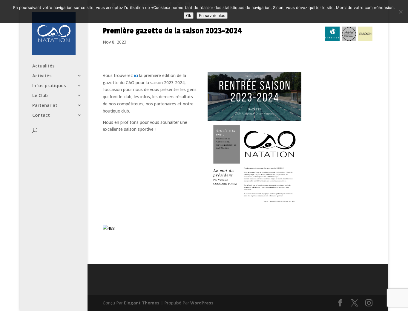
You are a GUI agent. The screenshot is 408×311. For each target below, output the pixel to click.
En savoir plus (212, 15)
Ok (188, 15)
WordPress (202, 303)
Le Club (40, 95)
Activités (42, 75)
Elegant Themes (141, 303)
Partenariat (44, 105)
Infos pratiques (49, 85)
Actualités (43, 66)
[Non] (401, 12)
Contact (41, 115)
